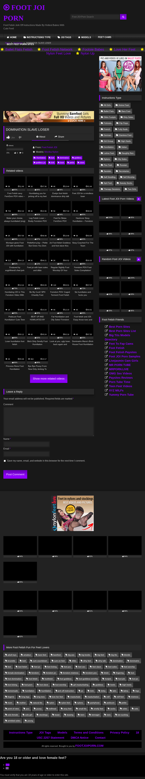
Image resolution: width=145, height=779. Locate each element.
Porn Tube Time (119, 381)
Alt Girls (107, 105)
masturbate (75, 697)
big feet (100, 655)
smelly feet (98, 708)
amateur (27, 655)
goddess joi (40, 162)
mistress (134, 697)
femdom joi (51, 673)
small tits (82, 708)
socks (112, 708)
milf (108, 697)
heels (112, 685)
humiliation (46, 691)
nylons (80, 703)
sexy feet (67, 708)
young (30, 721)
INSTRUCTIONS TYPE (39, 37)
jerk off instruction (66, 691)
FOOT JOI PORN (24, 13)
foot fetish (33, 679)
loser (62, 162)
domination (64, 158)
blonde (127, 655)
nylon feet (65, 703)
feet (9, 667)
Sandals (107, 171)
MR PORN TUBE (120, 364)
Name (7, 439)
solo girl (28, 715)
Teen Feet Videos (120, 386)
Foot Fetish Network (57, 49)
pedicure (110, 703)
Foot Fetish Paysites (123, 352)
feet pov (67, 667)
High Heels (126, 141)
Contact (100, 737)
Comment (8, 404)
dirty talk (102, 661)
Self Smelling (109, 177)
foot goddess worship (88, 679)
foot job (121, 679)
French (107, 129)
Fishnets (107, 123)
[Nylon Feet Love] (72, 530)
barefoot (57, 655)
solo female (13, 715)
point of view (13, 708)
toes (109, 715)
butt (52, 158)
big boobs (85, 655)
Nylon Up (87, 53)
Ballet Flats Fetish (18, 49)
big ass (71, 655)
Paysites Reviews (121, 377)
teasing (70, 715)
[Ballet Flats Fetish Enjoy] (120, 90)
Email (7, 448)
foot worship (60, 685)
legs (137, 691)
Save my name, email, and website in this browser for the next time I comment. (46, 461)
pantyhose (95, 703)
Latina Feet (109, 153)
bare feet (42, 655)
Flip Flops (123, 123)
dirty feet (87, 661)
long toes (41, 697)
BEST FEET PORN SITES (20, 44)
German (107, 135)
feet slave (96, 667)
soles (124, 708)
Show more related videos (49, 378)
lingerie (11, 697)
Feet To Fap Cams (121, 343)
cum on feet (59, 661)
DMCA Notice (80, 737)
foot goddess (66, 679)
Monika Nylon (51, 152)
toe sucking (123, 715)
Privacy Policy (119, 732)
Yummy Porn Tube (121, 394)
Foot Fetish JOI (49, 147)
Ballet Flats (109, 111)
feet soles (112, 667)
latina (125, 691)
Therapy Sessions (112, 189)
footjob (108, 679)
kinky (103, 691)
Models (62, 732)
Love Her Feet (124, 49)
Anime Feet (124, 105)
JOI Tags (45, 732)
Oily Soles (122, 159)
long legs (25, 697)
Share (60, 137)
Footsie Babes (93, 49)
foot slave (44, 685)
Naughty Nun (128, 153)
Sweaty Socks (126, 183)
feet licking (52, 667)
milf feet (120, 697)
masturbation (93, 697)
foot (132, 673)
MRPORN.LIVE (119, 369)
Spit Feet (108, 183)
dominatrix (134, 661)
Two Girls (132, 189)
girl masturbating (80, 685)
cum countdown (40, 661)
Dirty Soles (128, 117)
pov (27, 708)
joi (82, 691)
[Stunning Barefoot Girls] (48, 121)
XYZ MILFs (116, 390)
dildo (74, 661)
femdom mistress (70, 673)
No (7, 768)
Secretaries (124, 171)
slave (82, 162)
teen (82, 715)
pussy (39, 708)
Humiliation (40, 158)
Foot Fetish (116, 347)
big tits (114, 655)
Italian (124, 147)
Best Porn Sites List (122, 331)
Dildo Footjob (110, 117)
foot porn (28, 685)
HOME (13, 37)
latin (114, 691)
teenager (96, 715)
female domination (16, 673)
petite (72, 162)
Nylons (107, 159)
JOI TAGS (66, 37)
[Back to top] (136, 770)
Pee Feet (108, 165)
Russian (123, 165)
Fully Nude (123, 129)
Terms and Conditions (89, 732)
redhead (52, 708)
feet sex (81, 667)
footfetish (49, 679)
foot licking (12, 685)
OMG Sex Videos (120, 373)
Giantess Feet (125, 135)
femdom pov (91, 673)
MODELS (86, 37)
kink (52, 162)
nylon (51, 703)
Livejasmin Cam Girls (123, 360)
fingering (120, 673)
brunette (11, 661)
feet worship (129, 667)
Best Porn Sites (119, 326)
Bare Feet (125, 111)
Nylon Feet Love (58, 53)
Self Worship (129, 177)
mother (22, 703)
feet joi (37, 667)
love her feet (57, 697)
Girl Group (108, 141)
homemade (13, 691)
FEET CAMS (104, 37)
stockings (43, 715)
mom (10, 703)
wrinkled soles (14, 721)
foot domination (15, 679)
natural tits (37, 703)
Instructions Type (21, 732)
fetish (106, 673)
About (42, 137)
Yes (7, 765)
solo (136, 708)
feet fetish (22, 667)
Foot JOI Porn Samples (124, 356)
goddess (77, 158)
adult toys (12, 655)
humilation (29, 691)
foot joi (135, 679)
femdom (35, 673)
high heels (126, 685)
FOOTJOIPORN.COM (89, 745)
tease (57, 715)
